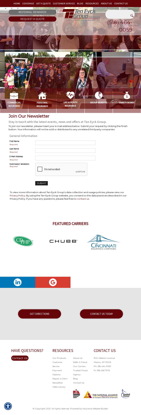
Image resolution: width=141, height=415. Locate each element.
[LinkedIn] (18, 282)
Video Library (59, 387)
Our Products (59, 358)
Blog (75, 378)
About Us (77, 358)
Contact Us (20, 358)
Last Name (14, 149)
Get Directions (39, 313)
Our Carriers (79, 366)
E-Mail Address (16, 156)
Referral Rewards (32, 12)
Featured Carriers (70, 223)
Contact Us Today (101, 313)
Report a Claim (60, 378)
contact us (83, 198)
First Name (14, 141)
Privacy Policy (17, 195)
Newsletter (57, 382)
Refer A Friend (80, 362)
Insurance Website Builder (95, 408)
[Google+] (53, 282)
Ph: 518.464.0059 (102, 366)
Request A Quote (32, 19)
